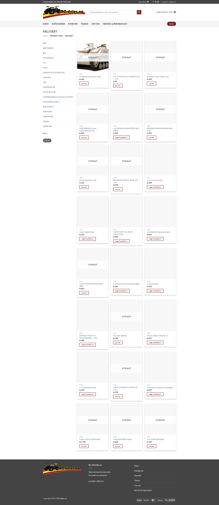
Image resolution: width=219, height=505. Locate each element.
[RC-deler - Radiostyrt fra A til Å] (64, 12)
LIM (45, 82)
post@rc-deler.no (96, 481)
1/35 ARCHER (152, 284)
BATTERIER (48, 48)
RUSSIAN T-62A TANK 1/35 (158, 77)
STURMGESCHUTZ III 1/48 (90, 77)
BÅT (45, 43)
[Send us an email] (158, 2)
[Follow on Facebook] (153, 2)
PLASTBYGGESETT (51, 102)
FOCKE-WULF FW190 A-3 (157, 336)
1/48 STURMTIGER (86, 232)
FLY (44, 62)
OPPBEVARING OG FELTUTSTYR (58, 97)
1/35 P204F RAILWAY (155, 439)
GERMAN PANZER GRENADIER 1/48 (159, 129)
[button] (169, 2)
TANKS (46, 121)
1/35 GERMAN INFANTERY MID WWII (126, 129)
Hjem (46, 24)
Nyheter (72, 24)
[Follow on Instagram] (156, 2)
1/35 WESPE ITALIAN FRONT (158, 232)
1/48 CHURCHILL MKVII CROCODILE (123, 233)
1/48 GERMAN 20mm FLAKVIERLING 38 (88, 129)
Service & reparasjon (115, 24)
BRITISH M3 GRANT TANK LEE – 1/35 (126, 181)
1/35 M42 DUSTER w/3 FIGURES (160, 388)
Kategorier (58, 24)
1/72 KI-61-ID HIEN (155, 180)
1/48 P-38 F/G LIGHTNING (89, 439)
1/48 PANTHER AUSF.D (122, 439)
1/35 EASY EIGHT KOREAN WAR (126, 284)
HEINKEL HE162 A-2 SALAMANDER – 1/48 (88, 336)
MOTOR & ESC (49, 92)
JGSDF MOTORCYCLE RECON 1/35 (125, 388)
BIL (44, 53)
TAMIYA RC (48, 116)
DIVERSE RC (48, 57)
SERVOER (47, 111)
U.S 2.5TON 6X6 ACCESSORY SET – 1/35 (126, 77)
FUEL (45, 67)
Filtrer (47, 140)
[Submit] (139, 12)
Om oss (96, 24)
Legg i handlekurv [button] (121, 137)
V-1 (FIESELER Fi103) (87, 388)
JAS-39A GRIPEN (120, 336)
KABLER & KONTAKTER (54, 72)
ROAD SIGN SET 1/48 (87, 180)
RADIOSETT (48, 106)
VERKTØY (47, 126)
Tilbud (84, 24)
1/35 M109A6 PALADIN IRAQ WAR (91, 285)
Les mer (84, 83)
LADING (47, 77)
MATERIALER (49, 87)
